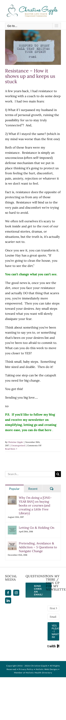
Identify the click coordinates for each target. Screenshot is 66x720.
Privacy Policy (26, 669)
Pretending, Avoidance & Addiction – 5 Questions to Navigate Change (38, 547)
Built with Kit (53, 646)
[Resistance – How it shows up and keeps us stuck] (33, 47)
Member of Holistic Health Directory (33, 672)
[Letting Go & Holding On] (12, 528)
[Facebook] (8, 593)
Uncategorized (18, 445)
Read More (10, 449)
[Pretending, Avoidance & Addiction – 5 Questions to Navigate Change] (12, 544)
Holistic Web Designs (47, 669)
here (48, 430)
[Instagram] (16, 593)
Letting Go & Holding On (36, 528)
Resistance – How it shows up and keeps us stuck (30, 76)
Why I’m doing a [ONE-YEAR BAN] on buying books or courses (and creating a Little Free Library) (35, 505)
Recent (33, 488)
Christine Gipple (15, 442)
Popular (14, 488)
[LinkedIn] (8, 600)
